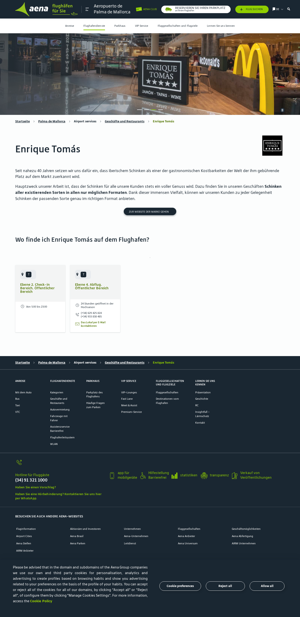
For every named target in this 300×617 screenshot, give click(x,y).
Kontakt (200, 422)
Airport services (85, 121)
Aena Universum (188, 543)
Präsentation (203, 392)
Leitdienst (130, 543)
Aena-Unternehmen (136, 536)
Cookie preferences (180, 586)
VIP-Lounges (129, 392)
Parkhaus (120, 25)
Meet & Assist (129, 405)
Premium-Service (131, 412)
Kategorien (56, 392)
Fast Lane (127, 398)
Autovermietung (60, 409)
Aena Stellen (23, 543)
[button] (87, 9)
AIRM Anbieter (25, 550)
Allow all (267, 586)
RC (197, 405)
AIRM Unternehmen (244, 543)
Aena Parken (77, 543)
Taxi (17, 405)
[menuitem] (69, 26)
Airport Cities (24, 536)
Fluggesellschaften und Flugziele (178, 25)
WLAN (54, 444)
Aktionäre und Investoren (85, 528)
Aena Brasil (76, 536)
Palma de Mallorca (51, 121)
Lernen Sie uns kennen (221, 25)
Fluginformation (26, 528)
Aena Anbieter (186, 536)
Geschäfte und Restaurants (124, 121)
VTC (17, 412)
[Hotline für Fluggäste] (60, 465)
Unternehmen (132, 528)
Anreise (69, 25)
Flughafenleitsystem (62, 437)
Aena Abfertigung (242, 536)
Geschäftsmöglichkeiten (246, 528)
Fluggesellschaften (167, 392)
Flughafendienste (94, 25)
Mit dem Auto (23, 392)
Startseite (22, 121)
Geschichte (201, 398)
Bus (17, 398)
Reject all (225, 586)
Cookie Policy (41, 601)
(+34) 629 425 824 (91, 313)
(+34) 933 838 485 (91, 316)
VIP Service (141, 25)
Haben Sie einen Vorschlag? (35, 487)
